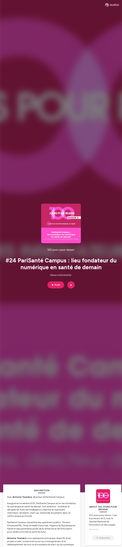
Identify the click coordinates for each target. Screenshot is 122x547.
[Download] (71, 285)
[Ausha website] (112, 5)
